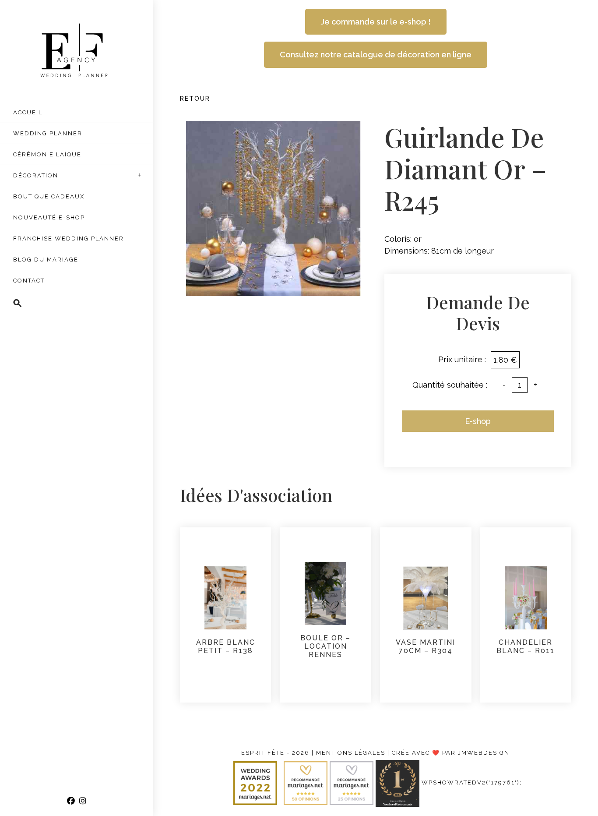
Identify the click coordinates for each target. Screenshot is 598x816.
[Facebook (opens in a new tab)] (71, 801)
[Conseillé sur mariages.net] (307, 783)
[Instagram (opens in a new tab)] (82, 801)
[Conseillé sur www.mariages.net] (353, 783)
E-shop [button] (478, 421)
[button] (76, 303)
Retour (195, 98)
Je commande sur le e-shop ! (376, 21)
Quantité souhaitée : (449, 384)
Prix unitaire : (462, 359)
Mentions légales (350, 752)
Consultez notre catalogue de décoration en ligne (375, 54)
